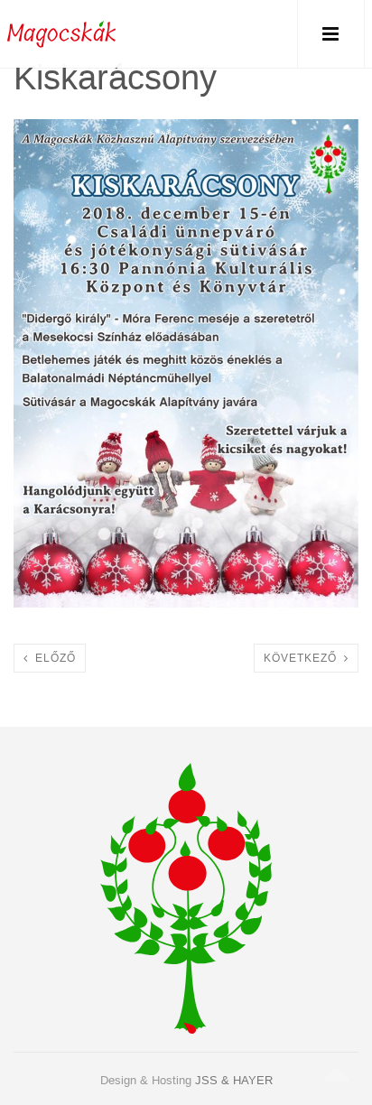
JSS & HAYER (234, 1080)
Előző (52, 658)
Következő (304, 658)
